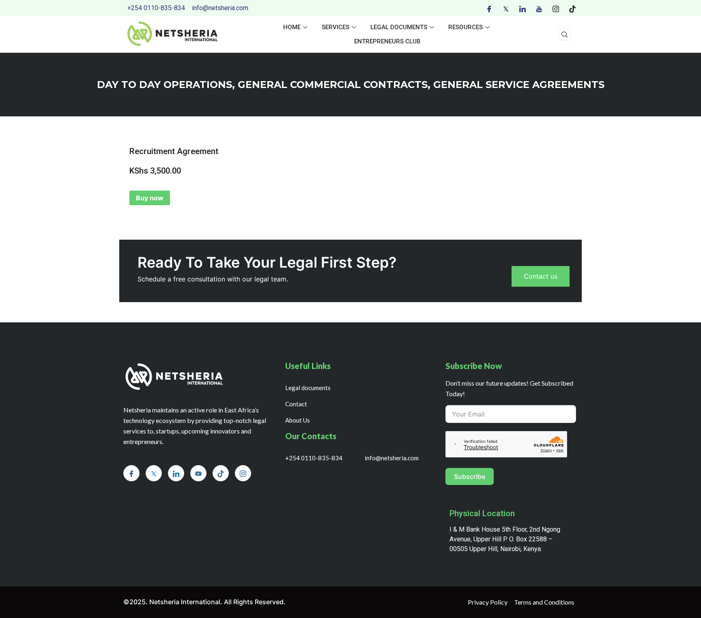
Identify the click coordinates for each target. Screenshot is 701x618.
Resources (465, 27)
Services (335, 27)
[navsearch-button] (565, 34)
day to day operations (164, 84)
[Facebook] (489, 8)
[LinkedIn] (522, 8)
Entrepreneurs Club (387, 41)
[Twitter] (506, 8)
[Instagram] (556, 8)
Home (292, 27)
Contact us (540, 276)
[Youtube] (539, 8)
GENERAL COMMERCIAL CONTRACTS (333, 84)
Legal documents (398, 27)
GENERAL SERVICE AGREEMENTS (518, 84)
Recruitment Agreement (173, 151)
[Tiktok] (572, 8)
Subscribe (469, 476)
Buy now (149, 198)
